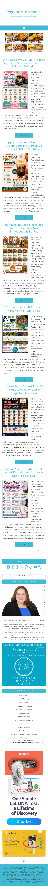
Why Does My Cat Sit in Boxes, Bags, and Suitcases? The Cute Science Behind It (24, 63)
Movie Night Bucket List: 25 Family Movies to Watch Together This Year (24, 390)
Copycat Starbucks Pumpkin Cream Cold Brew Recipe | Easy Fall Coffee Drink (24, 145)
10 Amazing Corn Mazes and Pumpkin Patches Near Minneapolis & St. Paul (24, 228)
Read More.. (24, 135)
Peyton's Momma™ (24, 12)
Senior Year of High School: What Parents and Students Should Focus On (24, 472)
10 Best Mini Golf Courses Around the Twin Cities (24, 309)
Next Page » (41, 551)
